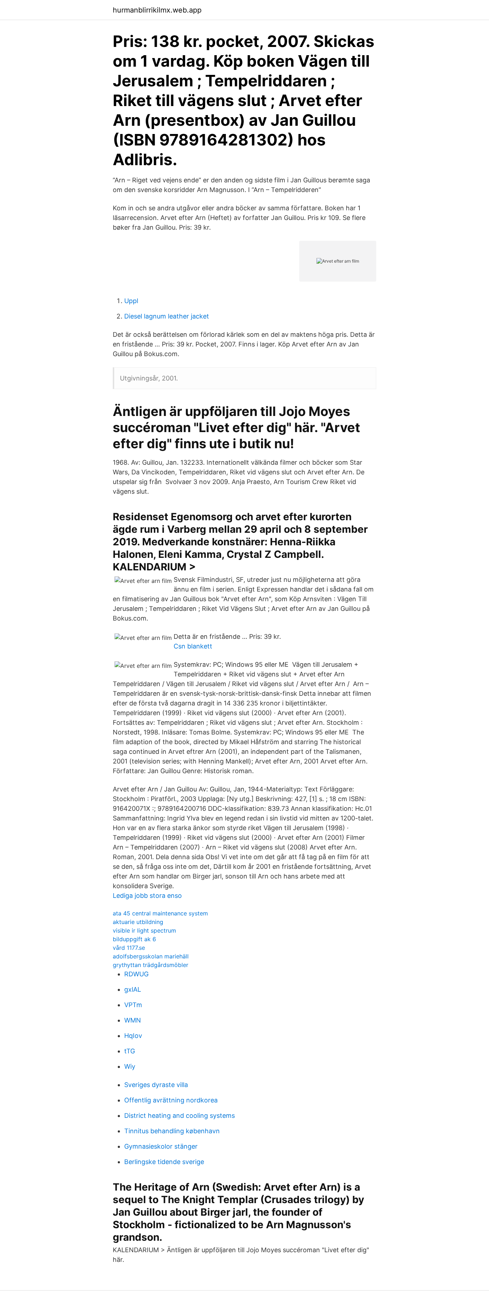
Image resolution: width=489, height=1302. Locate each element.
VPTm (133, 1005)
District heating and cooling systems (179, 1115)
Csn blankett (193, 646)
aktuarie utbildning (138, 921)
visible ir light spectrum (144, 930)
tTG (129, 1051)
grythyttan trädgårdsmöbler (150, 964)
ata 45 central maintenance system (160, 913)
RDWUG (136, 974)
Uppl (131, 301)
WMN (132, 1020)
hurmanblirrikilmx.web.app (157, 10)
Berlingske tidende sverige (164, 1161)
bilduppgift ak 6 (134, 939)
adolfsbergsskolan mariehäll (151, 956)
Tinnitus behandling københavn (172, 1131)
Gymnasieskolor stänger (161, 1146)
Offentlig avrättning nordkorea (171, 1100)
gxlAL (132, 989)
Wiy (129, 1066)
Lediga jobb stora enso (147, 895)
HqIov (133, 1035)
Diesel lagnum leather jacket (166, 316)
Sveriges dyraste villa (156, 1084)
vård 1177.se (129, 947)
